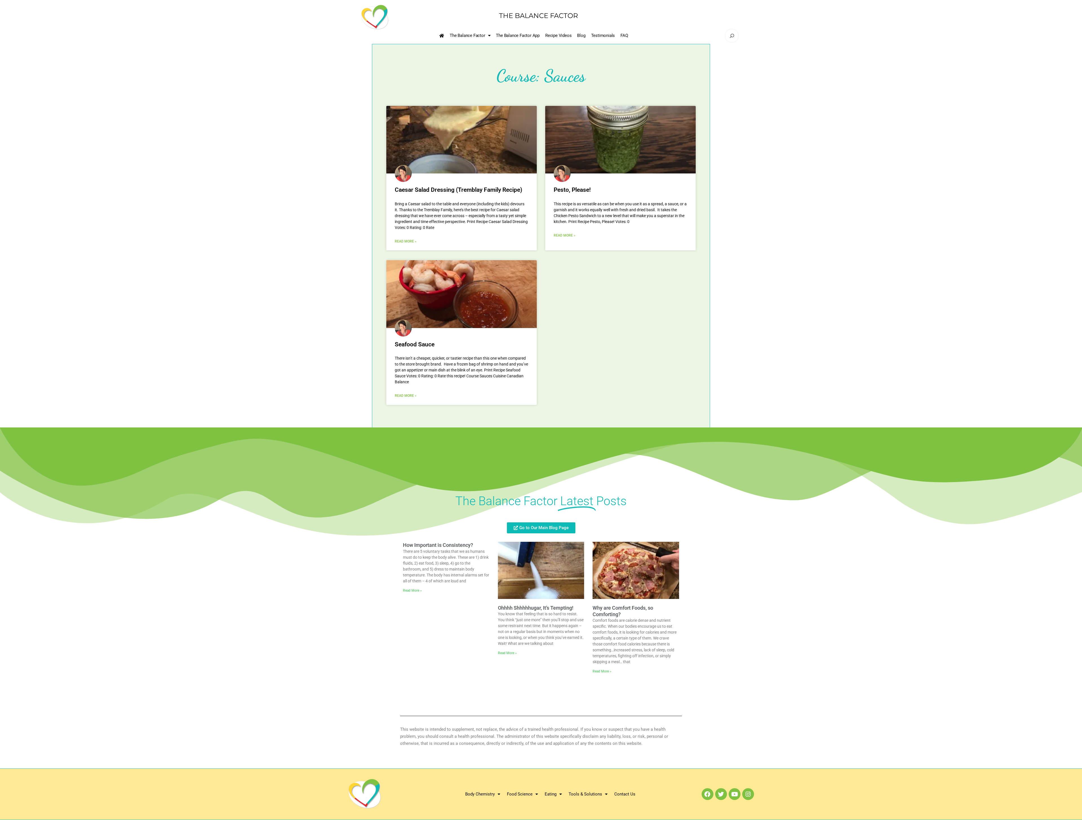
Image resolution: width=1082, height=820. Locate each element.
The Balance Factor (467, 35)
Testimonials (603, 35)
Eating (550, 794)
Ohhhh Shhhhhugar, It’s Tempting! (535, 608)
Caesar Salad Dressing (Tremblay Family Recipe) (458, 189)
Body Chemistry (480, 794)
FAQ (624, 35)
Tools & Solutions (585, 794)
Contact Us (624, 794)
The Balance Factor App (518, 35)
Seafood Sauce (414, 344)
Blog (581, 35)
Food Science (520, 794)
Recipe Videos (558, 35)
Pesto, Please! (572, 189)
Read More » (405, 241)
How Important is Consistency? (438, 545)
